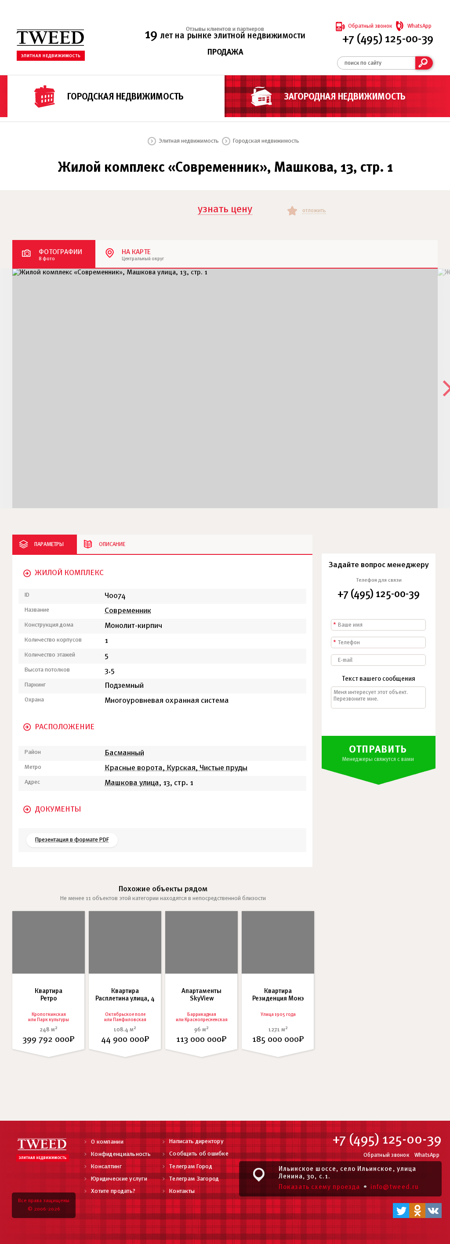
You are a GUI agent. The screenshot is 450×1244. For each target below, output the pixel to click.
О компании (107, 1142)
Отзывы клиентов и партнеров (225, 29)
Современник (128, 611)
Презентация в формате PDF (72, 840)
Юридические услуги (119, 1179)
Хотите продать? (113, 1191)
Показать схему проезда (319, 1187)
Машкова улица (132, 783)
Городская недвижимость (125, 97)
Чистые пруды (223, 768)
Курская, (183, 768)
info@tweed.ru (394, 1187)
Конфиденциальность (121, 1154)
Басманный (124, 753)
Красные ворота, (136, 768)
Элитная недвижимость (189, 141)
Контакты (182, 1191)
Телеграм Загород (194, 1179)
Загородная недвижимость (345, 97)
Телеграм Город (190, 1167)
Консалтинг (106, 1167)
